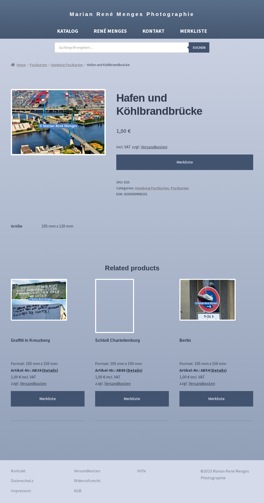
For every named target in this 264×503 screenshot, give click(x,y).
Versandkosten (154, 146)
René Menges (110, 31)
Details (50, 370)
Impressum (21, 490)
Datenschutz (22, 480)
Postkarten (38, 64)
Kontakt (153, 31)
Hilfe (141, 470)
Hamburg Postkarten (67, 64)
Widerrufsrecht (87, 480)
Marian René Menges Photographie (132, 14)
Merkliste (193, 31)
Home (21, 64)
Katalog (67, 31)
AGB (77, 490)
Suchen (199, 47)
